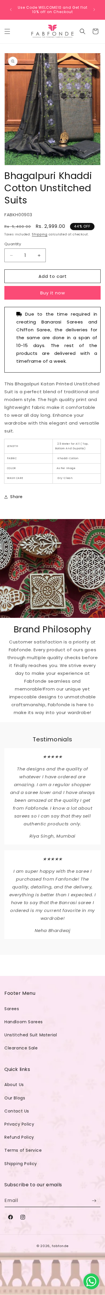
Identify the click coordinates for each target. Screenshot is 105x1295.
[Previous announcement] (10, 9)
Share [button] (16, 497)
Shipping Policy (20, 1164)
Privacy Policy (19, 1124)
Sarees (11, 1009)
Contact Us (16, 1111)
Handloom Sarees (23, 1022)
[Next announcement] (94, 9)
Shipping (40, 234)
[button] (7, 31)
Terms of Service (23, 1150)
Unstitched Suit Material (30, 1035)
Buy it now (52, 293)
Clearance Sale (21, 1048)
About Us (14, 1084)
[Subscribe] (94, 1201)
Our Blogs (14, 1098)
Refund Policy (19, 1137)
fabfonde (60, 1246)
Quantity (12, 244)
